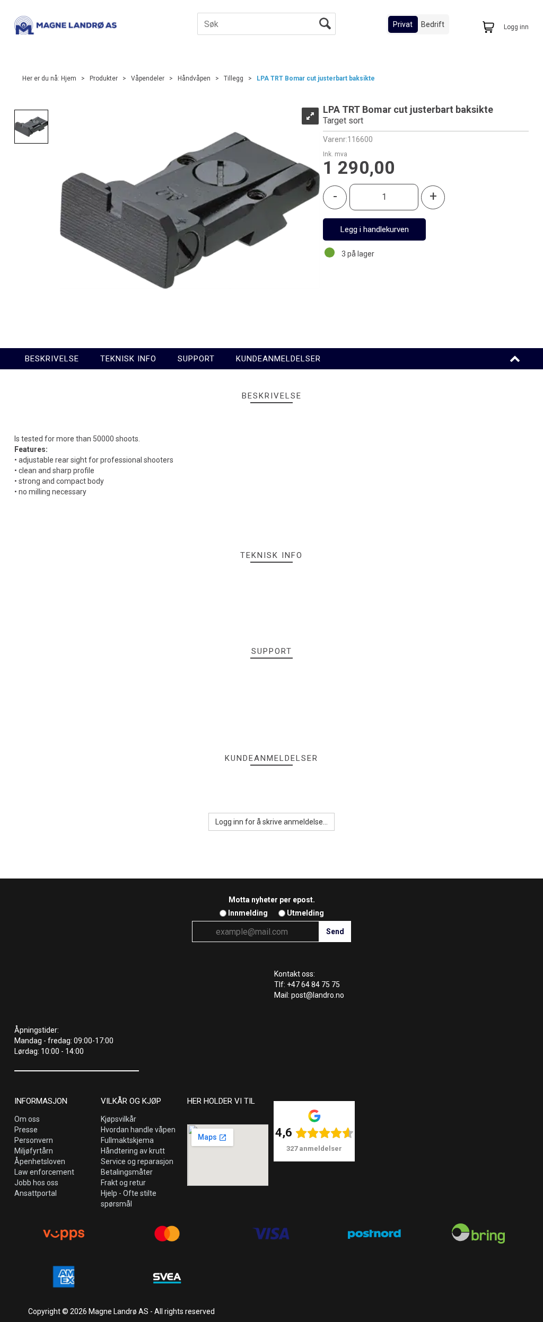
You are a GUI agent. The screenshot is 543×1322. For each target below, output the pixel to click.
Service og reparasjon (137, 1161)
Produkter (104, 78)
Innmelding (248, 913)
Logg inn (516, 27)
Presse (26, 1129)
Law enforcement (44, 1172)
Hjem (68, 78)
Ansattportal (35, 1193)
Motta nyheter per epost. (272, 899)
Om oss (27, 1119)
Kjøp (374, 229)
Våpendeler (147, 78)
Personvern (33, 1140)
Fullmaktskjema (127, 1140)
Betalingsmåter (127, 1172)
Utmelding (305, 913)
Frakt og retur (123, 1182)
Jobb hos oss (36, 1182)
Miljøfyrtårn (33, 1151)
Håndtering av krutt (133, 1151)
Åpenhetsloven (39, 1161)
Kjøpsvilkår (118, 1119)
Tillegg (233, 78)
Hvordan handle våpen (138, 1129)
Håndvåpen (194, 78)
